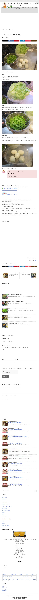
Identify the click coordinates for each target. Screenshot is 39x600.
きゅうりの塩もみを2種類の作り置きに (15, 294)
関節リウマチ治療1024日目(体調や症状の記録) (15, 443)
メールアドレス (17, 359)
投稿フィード (4, 587)
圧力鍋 (10, 579)
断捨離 (3, 523)
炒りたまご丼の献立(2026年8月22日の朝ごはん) (15, 477)
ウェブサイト (4, 363)
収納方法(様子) (5, 579)
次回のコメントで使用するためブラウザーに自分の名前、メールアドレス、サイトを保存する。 (18, 368)
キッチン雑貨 (4, 516)
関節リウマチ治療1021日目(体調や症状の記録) (15, 484)
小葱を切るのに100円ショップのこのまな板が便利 (17, 308)
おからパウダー (13, 574)
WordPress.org (4, 590)
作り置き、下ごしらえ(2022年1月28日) (15, 316)
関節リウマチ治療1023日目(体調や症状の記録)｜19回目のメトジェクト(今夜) (19, 456)
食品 (3, 514)
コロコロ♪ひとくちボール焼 (7, 576)
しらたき (20, 574)
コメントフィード (5, 589)
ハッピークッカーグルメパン (29, 576)
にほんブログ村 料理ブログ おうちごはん (9, 194)
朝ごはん (22, 579)
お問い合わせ (17, 0)
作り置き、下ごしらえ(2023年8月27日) (15, 323)
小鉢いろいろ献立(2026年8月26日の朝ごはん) (15, 422)
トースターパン (18, 576)
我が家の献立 (4, 497)
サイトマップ (22, 0)
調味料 (3, 512)
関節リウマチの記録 (5, 525)
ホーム (3, 29)
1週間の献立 (4, 499)
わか (35, 260)
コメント (3, 349)
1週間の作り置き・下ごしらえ (7, 506)
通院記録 (34, 579)
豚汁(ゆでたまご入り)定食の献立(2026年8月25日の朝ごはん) (17, 436)
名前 (3, 359)
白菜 (31, 579)
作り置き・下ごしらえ (9, 29)
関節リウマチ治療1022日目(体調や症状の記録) (15, 470)
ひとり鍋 (26, 574)
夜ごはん (14, 579)
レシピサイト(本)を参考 (6, 510)
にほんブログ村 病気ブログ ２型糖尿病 (9, 190)
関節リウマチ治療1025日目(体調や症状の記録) (15, 429)
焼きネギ (27, 579)
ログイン (3, 586)
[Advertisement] (19, 20)
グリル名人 (32, 574)
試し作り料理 (4, 508)
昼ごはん (18, 579)
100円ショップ (5, 574)
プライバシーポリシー (28, 0)
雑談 (3, 521)
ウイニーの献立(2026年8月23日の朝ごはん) (15, 463)
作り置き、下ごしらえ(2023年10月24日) (16, 301)
